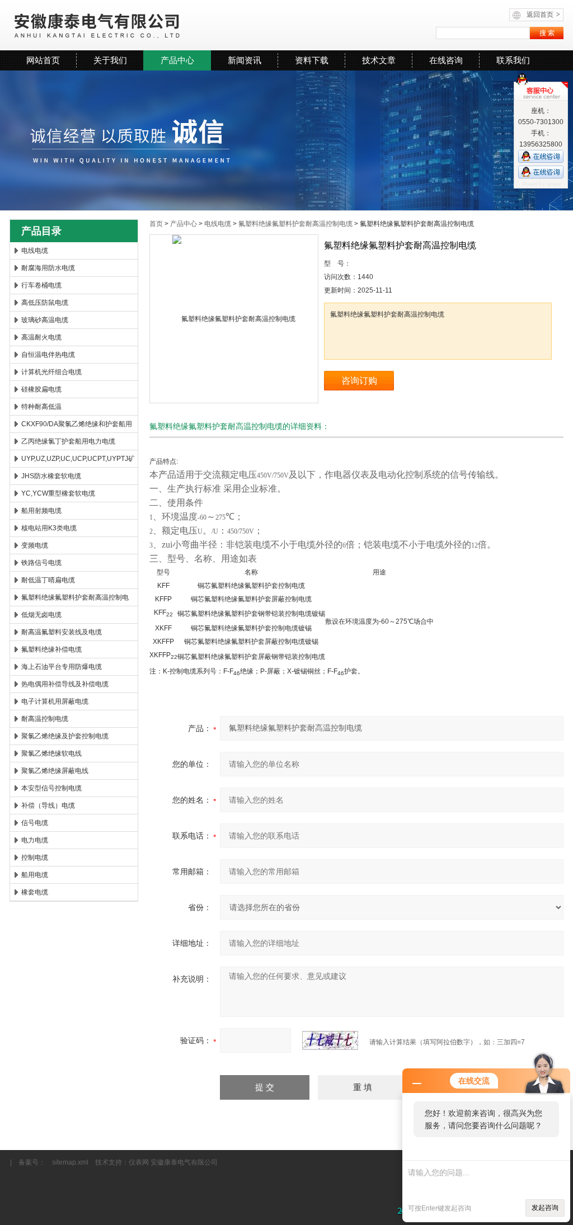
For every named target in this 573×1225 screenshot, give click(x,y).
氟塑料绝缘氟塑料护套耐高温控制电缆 (75, 599)
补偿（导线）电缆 (48, 805)
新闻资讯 (244, 60)
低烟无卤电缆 (41, 615)
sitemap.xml (70, 1162)
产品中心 (177, 60)
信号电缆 (34, 823)
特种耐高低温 (41, 407)
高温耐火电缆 (41, 337)
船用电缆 (34, 875)
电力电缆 (34, 840)
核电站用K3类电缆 (49, 528)
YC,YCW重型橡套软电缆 (58, 493)
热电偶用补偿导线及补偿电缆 (65, 684)
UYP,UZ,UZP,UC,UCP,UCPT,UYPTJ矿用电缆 (78, 461)
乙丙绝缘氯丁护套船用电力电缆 (68, 441)
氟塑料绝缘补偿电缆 (51, 649)
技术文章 (379, 60)
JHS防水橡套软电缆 (51, 476)
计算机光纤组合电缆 (51, 372)
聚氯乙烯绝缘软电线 (51, 753)
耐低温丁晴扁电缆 (48, 580)
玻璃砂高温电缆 (44, 320)
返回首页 (543, 14)
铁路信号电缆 (41, 563)
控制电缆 (34, 857)
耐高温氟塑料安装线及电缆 (61, 632)
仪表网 (139, 1162)
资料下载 (311, 60)
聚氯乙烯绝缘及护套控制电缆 (65, 736)
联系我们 (513, 60)
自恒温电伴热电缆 (48, 355)
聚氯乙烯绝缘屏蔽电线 (54, 771)
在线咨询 (446, 60)
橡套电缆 (34, 892)
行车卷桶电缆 (41, 285)
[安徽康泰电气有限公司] (147, 25)
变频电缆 (34, 545)
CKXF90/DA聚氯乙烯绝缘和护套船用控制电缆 (76, 426)
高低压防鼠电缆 (44, 303)
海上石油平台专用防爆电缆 (61, 667)
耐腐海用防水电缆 (48, 268)
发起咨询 (545, 1208)
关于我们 (110, 60)
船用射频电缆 (41, 511)
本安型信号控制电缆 (51, 788)
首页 (156, 224)
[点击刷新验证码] (330, 1040)
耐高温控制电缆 (44, 719)
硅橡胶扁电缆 (41, 389)
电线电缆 (34, 251)
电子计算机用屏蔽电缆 (54, 701)
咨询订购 (359, 380)
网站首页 (43, 60)
